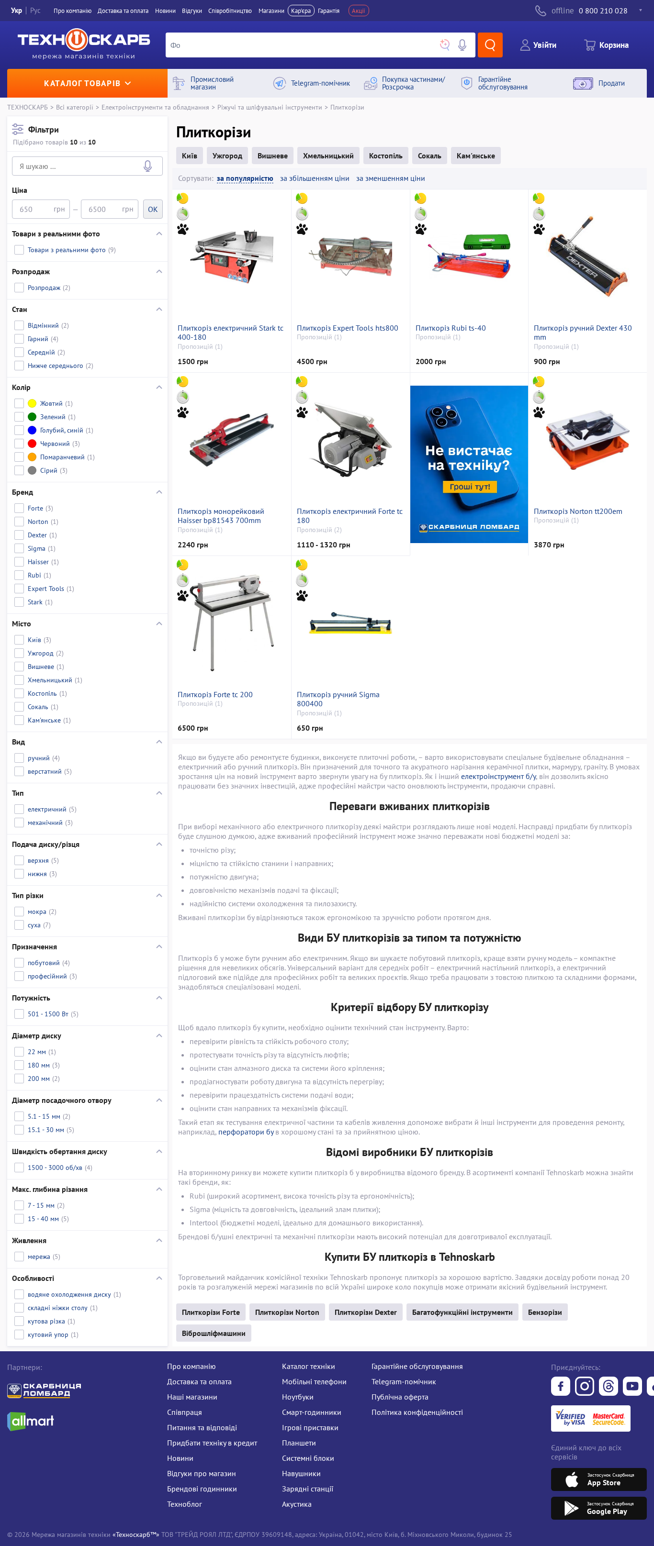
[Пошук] (490, 45)
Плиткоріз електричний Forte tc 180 (350, 516)
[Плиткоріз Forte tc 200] (231, 623)
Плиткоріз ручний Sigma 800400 (338, 699)
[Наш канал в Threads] (608, 1387)
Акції (358, 10)
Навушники (301, 1473)
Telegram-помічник (404, 1381)
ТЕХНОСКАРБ (27, 106)
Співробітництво (230, 10)
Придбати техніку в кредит (212, 1442)
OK (153, 209)
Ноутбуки (298, 1396)
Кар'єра (301, 10)
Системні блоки (308, 1458)
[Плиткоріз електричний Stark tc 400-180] (231, 256)
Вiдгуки (192, 10)
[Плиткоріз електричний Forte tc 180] (350, 440)
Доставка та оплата (123, 10)
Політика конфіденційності (417, 1412)
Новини (165, 10)
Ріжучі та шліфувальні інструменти (269, 106)
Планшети (299, 1442)
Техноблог (184, 1504)
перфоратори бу (245, 1131)
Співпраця (184, 1412)
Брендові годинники (202, 1488)
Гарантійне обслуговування (417, 1366)
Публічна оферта (400, 1396)
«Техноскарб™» (136, 1534)
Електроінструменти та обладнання (155, 106)
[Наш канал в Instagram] (584, 1387)
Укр (16, 10)
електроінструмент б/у (498, 776)
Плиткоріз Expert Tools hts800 (347, 328)
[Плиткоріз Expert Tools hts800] (350, 256)
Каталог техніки (308, 1366)
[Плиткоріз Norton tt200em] (587, 440)
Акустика (297, 1504)
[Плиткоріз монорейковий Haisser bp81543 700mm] (231, 440)
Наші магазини (192, 1396)
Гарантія (328, 10)
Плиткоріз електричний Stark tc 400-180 (230, 332)
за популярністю (245, 178)
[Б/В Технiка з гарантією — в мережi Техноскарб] (632, 1387)
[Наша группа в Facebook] (560, 1387)
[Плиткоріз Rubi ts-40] (469, 256)
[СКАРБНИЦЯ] (469, 464)
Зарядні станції (307, 1488)
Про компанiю (72, 10)
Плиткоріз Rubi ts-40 (451, 328)
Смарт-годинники (311, 1412)
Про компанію (191, 1366)
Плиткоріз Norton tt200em (578, 511)
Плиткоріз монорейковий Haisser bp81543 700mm (221, 516)
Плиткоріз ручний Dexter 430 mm (583, 332)
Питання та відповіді (202, 1427)
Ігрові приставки (310, 1427)
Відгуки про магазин (201, 1473)
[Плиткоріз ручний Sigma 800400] (350, 623)
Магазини (271, 10)
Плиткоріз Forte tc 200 (215, 694)
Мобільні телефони (314, 1381)
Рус (35, 10)
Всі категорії (74, 106)
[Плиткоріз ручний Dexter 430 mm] (587, 256)
